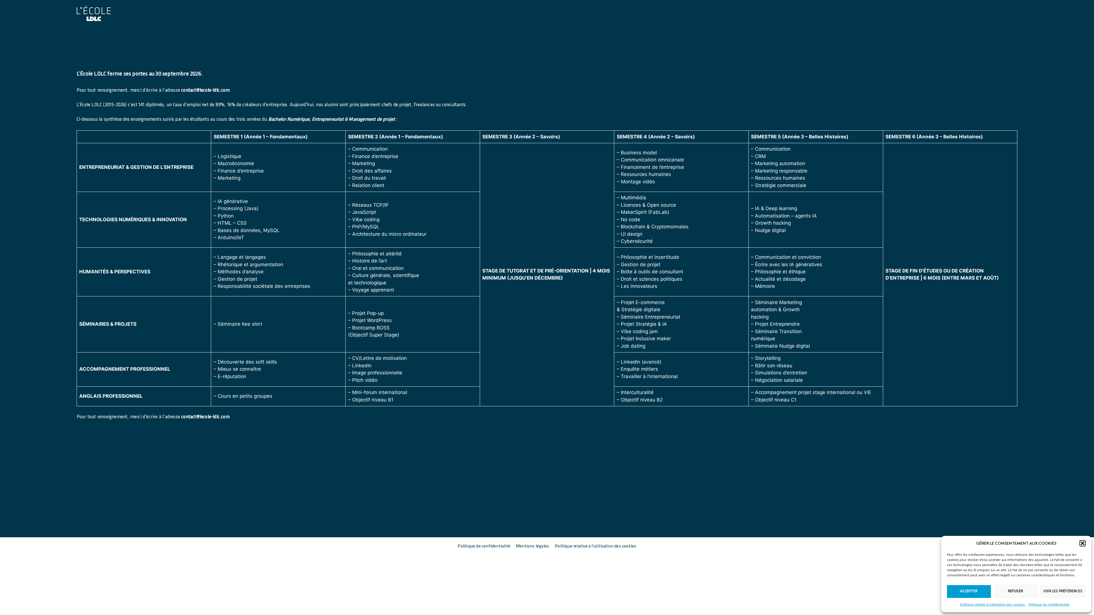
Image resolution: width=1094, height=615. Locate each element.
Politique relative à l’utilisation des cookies (993, 604)
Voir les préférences (1062, 591)
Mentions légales (532, 546)
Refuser (1015, 591)
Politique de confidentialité (1048, 604)
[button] (1082, 543)
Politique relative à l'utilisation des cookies (595, 546)
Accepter (968, 591)
